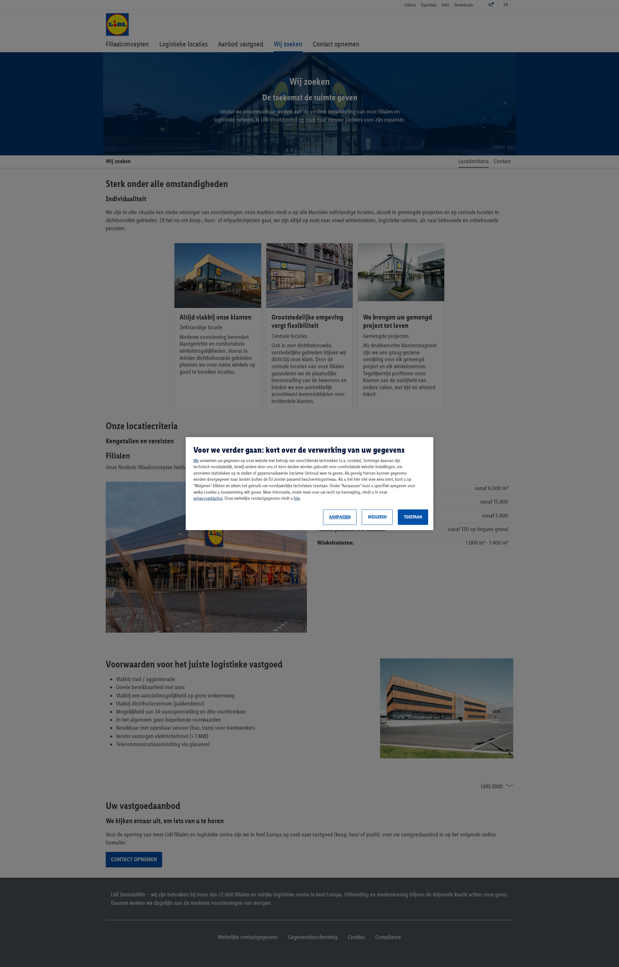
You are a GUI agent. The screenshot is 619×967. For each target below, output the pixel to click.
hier (297, 498)
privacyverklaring (207, 498)
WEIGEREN (377, 517)
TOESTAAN (413, 517)
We (196, 460)
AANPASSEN (339, 517)
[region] (309, 483)
